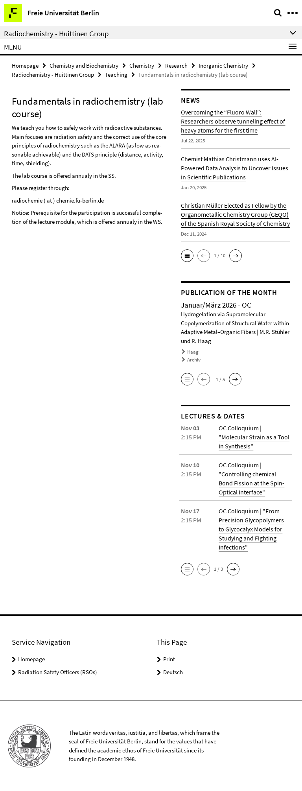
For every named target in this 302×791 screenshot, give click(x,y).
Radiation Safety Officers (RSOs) (57, 672)
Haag (193, 351)
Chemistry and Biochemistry (84, 65)
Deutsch (173, 672)
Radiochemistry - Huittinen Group (53, 74)
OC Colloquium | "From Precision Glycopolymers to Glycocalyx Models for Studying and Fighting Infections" (251, 529)
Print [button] (169, 659)
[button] (187, 256)
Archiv (194, 359)
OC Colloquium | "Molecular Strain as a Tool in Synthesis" (254, 437)
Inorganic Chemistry (223, 65)
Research (176, 65)
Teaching (116, 74)
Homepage (25, 65)
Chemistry (141, 65)
